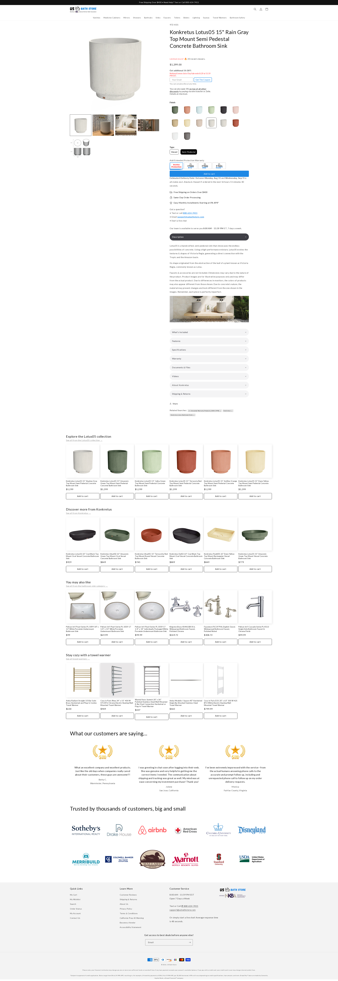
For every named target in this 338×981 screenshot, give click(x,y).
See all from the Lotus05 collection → (84, 440)
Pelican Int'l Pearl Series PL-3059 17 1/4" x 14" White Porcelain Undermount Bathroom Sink (115, 629)
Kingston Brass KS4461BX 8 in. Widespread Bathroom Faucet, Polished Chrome (182, 629)
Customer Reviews (128, 895)
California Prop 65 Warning (132, 918)
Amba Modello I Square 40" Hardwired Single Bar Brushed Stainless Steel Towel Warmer (186, 703)
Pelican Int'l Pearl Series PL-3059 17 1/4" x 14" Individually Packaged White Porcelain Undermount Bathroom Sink (151, 629)
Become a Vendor (127, 922)
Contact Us (75, 918)
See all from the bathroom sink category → (87, 586)
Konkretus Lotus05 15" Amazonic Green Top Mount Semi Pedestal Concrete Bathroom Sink (114, 483)
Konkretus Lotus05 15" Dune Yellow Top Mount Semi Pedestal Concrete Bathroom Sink (253, 483)
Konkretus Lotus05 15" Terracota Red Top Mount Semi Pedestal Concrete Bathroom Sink (186, 483)
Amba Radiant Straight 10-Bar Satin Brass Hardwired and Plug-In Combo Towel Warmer (81, 703)
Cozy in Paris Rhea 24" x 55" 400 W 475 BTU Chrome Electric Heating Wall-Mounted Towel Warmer (117, 703)
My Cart (73, 895)
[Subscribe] (190, 942)
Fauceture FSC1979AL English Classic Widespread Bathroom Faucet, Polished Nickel (219, 629)
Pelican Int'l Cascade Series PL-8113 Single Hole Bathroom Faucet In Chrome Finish (253, 629)
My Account (75, 913)
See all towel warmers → (78, 659)
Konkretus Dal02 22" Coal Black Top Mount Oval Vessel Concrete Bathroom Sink (186, 556)
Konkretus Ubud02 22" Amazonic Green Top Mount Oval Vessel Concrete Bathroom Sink (114, 556)
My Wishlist (75, 899)
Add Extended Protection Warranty (187, 160)
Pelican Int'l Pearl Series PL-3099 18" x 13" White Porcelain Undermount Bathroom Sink (82, 629)
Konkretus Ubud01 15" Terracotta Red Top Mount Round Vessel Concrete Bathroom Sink (151, 556)
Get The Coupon (202, 79)
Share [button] (175, 404)
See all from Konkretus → (78, 513)
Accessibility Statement (130, 927)
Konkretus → (228, 411)
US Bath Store (172, 964)
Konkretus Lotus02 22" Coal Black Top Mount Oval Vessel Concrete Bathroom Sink (82, 556)
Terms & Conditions (129, 913)
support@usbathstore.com (190, 217)
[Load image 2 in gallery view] (103, 125)
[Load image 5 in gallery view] (80, 147)
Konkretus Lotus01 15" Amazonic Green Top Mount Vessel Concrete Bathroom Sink (253, 556)
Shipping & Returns (128, 899)
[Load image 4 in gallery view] (148, 125)
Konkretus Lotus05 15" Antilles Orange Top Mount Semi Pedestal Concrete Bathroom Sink (220, 483)
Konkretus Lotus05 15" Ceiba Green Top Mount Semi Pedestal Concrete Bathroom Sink (150, 483)
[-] (176, 166)
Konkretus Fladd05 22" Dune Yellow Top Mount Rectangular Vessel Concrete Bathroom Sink (219, 556)
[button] (96, 17)
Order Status (76, 909)
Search (73, 904)
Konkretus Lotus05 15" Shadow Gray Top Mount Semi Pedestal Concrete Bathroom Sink (81, 483)
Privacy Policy (126, 909)
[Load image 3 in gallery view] (126, 125)
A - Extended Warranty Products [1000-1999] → (205, 411)
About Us (124, 904)
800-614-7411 (190, 213)
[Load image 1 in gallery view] (80, 125)
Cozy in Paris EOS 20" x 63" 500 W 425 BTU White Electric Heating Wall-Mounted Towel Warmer (220, 703)
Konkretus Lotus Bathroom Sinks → (183, 415)
